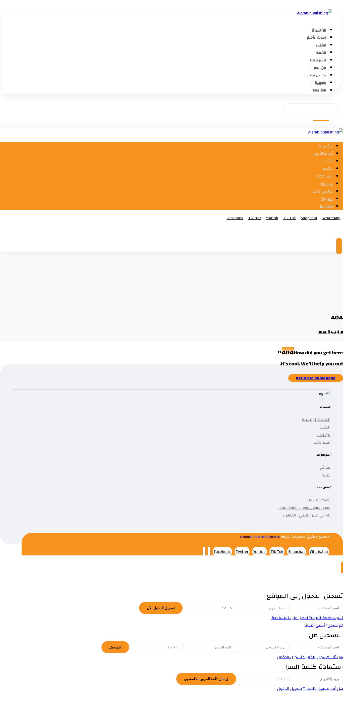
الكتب (325, 427)
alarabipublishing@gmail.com (304, 507)
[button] (321, 120)
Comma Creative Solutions (260, 537)
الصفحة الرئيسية (316, 419)
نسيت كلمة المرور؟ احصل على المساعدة (307, 618)
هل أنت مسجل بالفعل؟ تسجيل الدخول (310, 657)
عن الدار (323, 435)
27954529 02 (318, 500)
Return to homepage (315, 378)
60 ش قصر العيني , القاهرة (306, 515)
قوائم (325, 467)
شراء (326, 475)
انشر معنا (322, 442)
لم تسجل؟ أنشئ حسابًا (324, 625)
